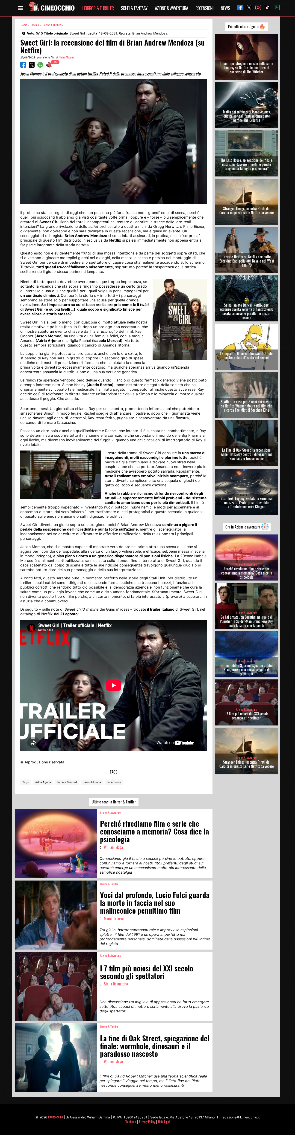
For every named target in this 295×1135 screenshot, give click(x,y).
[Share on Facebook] (23, 66)
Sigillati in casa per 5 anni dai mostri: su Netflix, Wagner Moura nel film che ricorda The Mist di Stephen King (246, 406)
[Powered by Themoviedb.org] (275, 8)
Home (24, 25)
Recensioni (204, 8)
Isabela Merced (67, 782)
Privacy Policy (147, 1121)
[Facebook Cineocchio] (238, 8)
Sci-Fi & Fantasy (134, 8)
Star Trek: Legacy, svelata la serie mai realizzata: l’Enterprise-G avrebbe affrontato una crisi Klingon (247, 502)
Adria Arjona (43, 782)
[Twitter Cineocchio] (247, 8)
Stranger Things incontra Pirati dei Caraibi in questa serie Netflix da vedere (246, 210)
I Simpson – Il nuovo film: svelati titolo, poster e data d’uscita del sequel (246, 355)
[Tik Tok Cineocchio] (265, 8)
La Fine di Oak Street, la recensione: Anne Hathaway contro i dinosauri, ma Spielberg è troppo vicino (246, 454)
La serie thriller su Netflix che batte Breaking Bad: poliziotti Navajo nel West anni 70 (246, 261)
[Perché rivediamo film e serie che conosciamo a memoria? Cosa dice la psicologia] (56, 843)
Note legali (164, 1121)
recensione (114, 782)
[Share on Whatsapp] (40, 66)
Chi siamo (130, 1121)
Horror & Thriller (98, 8)
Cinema (35, 25)
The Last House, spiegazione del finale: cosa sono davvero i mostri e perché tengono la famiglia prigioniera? (247, 164)
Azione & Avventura (171, 8)
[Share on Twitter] (32, 66)
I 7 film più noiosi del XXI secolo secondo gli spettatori (246, 716)
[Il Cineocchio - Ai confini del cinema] (51, 8)
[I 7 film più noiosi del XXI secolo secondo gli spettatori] (56, 986)
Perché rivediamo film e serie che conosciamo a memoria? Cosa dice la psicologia (246, 573)
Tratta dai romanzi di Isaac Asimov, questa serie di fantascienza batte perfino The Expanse (247, 116)
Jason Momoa (92, 782)
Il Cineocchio (55, 1117)
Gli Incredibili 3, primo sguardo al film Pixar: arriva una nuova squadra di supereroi (247, 669)
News (225, 8)
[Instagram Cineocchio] (256, 8)
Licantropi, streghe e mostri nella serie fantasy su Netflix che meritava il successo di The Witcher (246, 68)
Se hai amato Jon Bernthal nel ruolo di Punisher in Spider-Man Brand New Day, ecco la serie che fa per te (246, 621)
